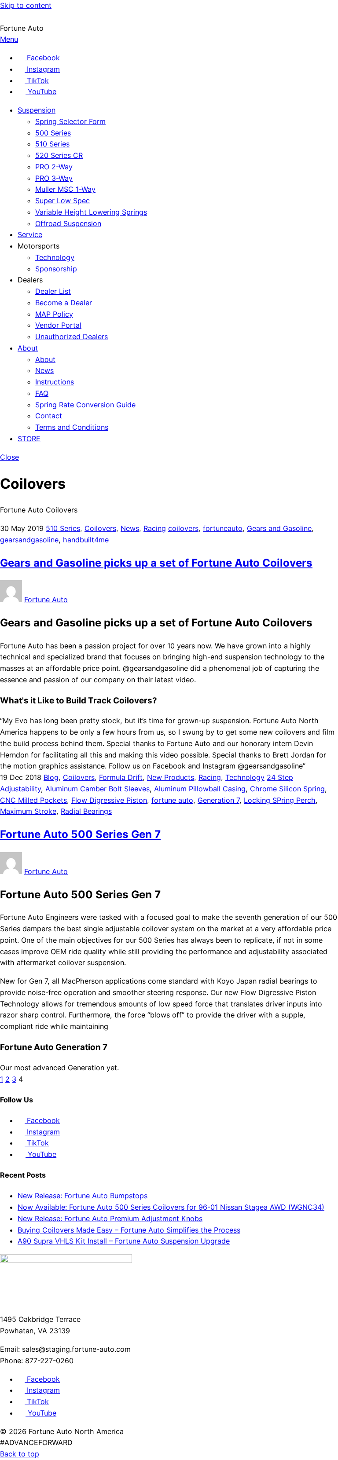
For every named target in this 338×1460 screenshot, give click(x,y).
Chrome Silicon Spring (287, 788)
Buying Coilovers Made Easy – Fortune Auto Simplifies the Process (129, 1230)
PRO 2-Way (54, 166)
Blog (51, 777)
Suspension (36, 110)
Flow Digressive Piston (109, 800)
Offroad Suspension (68, 223)
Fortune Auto (46, 599)
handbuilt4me (86, 539)
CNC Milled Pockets (33, 800)
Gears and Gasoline (279, 528)
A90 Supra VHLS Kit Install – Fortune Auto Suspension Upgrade (124, 1241)
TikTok (37, 1142)
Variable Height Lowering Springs (91, 212)
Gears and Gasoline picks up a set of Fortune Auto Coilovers (156, 562)
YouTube (41, 1154)
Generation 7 (218, 800)
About (28, 348)
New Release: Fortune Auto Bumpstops (82, 1195)
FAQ (41, 393)
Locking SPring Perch (280, 800)
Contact (48, 415)
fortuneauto (222, 528)
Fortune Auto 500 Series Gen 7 (80, 834)
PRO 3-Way (54, 178)
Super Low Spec (62, 200)
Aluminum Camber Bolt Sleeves (97, 788)
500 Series (53, 132)
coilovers (183, 528)
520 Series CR (59, 155)
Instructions (54, 381)
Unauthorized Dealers (71, 336)
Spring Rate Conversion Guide (85, 404)
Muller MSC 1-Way (65, 189)
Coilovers (100, 528)
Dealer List (53, 291)
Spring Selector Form (70, 121)
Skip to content (25, 5)
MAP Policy (54, 314)
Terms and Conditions (71, 427)
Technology (54, 257)
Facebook (42, 1120)
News (44, 370)
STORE (29, 438)
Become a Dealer (63, 302)
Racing (154, 528)
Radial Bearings (86, 811)
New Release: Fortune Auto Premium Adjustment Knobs (110, 1218)
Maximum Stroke (28, 811)
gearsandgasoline (29, 539)
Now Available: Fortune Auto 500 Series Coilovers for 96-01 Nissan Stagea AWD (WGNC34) (171, 1207)
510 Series (52, 143)
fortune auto (172, 800)
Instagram (42, 1131)
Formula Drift (121, 777)
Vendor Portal (58, 325)
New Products (170, 777)
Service (30, 234)
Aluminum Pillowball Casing (200, 788)
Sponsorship (56, 268)
